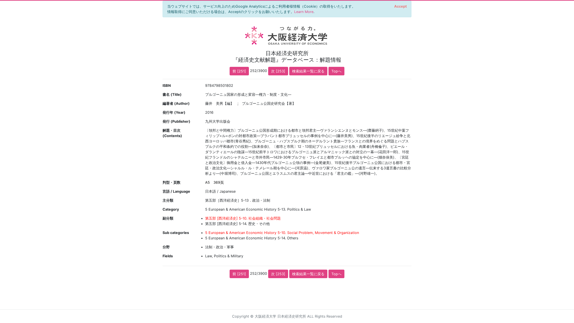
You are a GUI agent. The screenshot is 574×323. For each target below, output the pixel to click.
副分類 (168, 218)
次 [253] (278, 71)
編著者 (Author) (176, 103)
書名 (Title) (172, 94)
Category (171, 209)
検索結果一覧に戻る (308, 71)
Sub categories (176, 232)
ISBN (167, 85)
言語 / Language (176, 191)
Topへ (336, 71)
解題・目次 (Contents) (172, 133)
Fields (168, 256)
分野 (166, 247)
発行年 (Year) (174, 112)
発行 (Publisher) (176, 121)
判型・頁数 (171, 182)
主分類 (168, 200)
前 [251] (239, 71)
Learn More (303, 11)
